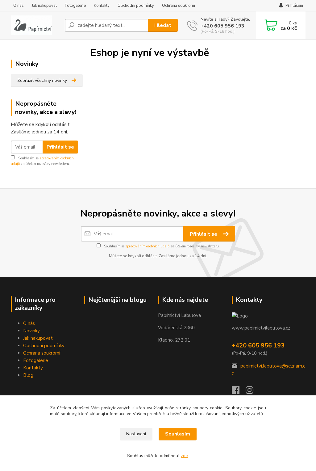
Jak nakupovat (44, 5)
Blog (28, 375)
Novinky (31, 331)
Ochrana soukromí (178, 5)
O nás (18, 5)
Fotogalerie (75, 5)
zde (184, 456)
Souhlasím (177, 434)
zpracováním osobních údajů (147, 246)
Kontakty (102, 5)
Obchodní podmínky (136, 5)
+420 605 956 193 (222, 26)
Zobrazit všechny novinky (42, 80)
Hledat (162, 25)
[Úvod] (35, 25)
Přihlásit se (60, 147)
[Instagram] (253, 392)
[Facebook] (239, 392)
